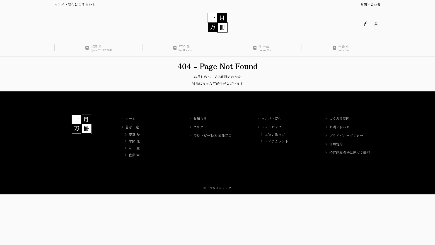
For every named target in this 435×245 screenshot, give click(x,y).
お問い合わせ (370, 4)
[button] (67, 3)
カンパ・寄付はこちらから (74, 4)
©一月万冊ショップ (217, 188)
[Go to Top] (428, 238)
